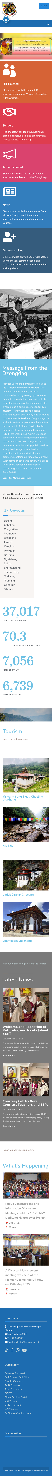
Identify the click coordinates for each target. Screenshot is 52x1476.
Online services (13, 250)
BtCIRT (8, 1393)
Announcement (13, 167)
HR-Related (11, 84)
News (6, 205)
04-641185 (17, 1338)
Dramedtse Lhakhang (17, 941)
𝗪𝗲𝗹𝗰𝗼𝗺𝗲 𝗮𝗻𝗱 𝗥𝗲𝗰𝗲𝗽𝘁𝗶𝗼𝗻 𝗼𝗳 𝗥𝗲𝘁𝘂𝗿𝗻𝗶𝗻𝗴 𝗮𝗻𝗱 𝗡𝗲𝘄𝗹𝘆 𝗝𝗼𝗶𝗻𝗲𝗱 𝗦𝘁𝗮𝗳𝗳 (25, 1030)
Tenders (8, 126)
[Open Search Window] (47, 23)
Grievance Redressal (15, 1373)
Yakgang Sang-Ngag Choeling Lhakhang (23, 798)
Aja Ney (8, 846)
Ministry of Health (13, 1405)
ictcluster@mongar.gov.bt (26, 1342)
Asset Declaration (13, 1389)
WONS (45, 1471)
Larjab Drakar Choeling (18, 895)
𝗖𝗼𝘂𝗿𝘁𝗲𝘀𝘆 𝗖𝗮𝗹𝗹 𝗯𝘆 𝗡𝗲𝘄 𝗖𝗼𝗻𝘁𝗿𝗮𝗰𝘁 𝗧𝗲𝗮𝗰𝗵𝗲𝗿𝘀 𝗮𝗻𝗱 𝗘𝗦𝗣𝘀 (25, 1103)
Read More (14, 1055)
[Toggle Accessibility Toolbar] (6, 19)
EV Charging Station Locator (18, 1413)
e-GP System (11, 1409)
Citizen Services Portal (16, 1397)
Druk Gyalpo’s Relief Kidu (17, 1377)
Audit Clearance (13, 1385)
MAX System (11, 1401)
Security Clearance (14, 1381)
